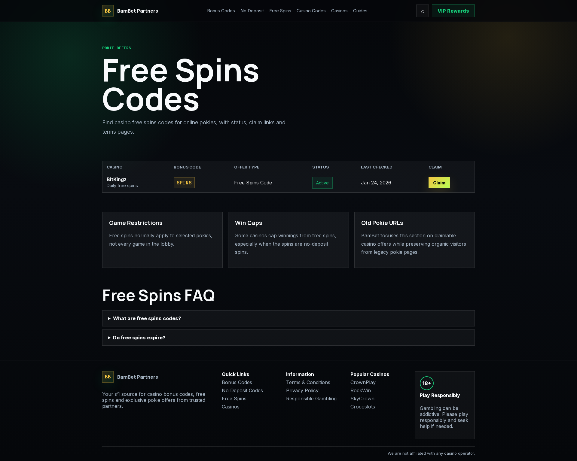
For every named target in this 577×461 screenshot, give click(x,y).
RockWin (360, 390)
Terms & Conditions (308, 382)
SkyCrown (362, 399)
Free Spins (280, 11)
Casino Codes (311, 11)
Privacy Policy (302, 390)
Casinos (339, 11)
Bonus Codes (221, 11)
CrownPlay (363, 382)
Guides (360, 11)
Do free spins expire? (139, 338)
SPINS (184, 183)
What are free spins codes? (147, 318)
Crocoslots (362, 407)
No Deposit (252, 11)
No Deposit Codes (242, 390)
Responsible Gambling (311, 399)
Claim (439, 182)
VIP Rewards (453, 11)
